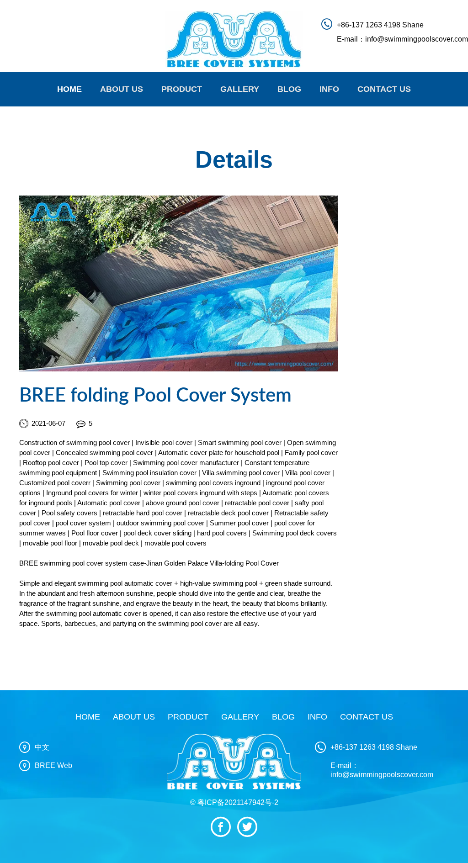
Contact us (384, 89)
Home (69, 89)
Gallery (239, 89)
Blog (289, 89)
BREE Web (53, 765)
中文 (42, 747)
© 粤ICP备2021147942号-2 (234, 802)
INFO (329, 89)
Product (181, 89)
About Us (121, 89)
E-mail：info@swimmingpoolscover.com (402, 39)
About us (134, 716)
